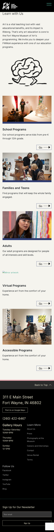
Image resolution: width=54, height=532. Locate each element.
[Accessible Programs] (43, 368)
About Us (31, 429)
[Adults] (43, 263)
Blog (5, 489)
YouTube (6, 484)
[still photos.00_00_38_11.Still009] (27, 166)
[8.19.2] (27, 327)
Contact (30, 450)
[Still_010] (27, 109)
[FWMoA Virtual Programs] (10, 275)
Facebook (7, 470)
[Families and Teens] (43, 205)
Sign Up (27, 523)
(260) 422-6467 (14, 418)
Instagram (7, 479)
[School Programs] (43, 147)
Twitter (6, 475)
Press (29, 433)
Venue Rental (33, 455)
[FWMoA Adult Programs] (27, 224)
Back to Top (41, 385)
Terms (30, 459)
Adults (7, 246)
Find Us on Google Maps (15, 410)
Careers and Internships (37, 446)
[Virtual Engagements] (43, 303)
